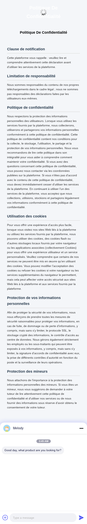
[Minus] (81, 428)
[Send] (81, 517)
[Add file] (5, 517)
